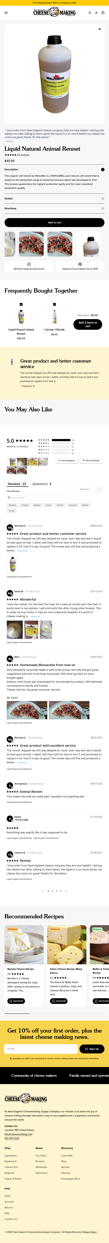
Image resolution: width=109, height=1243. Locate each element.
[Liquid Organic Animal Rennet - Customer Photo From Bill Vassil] (11, 470)
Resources (67, 1148)
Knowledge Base (70, 1179)
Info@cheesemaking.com (18, 1134)
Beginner (10, 1173)
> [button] (66, 890)
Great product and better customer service (55, 363)
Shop (8, 1148)
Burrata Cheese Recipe (20, 969)
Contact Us (11, 1219)
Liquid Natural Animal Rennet (19, 576)
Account (9, 1202)
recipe (37, 505)
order (12, 510)
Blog (63, 1161)
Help (7, 1188)
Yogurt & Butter (13, 1179)
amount (73, 505)
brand (85, 505)
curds (48, 505)
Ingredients (11, 1155)
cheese (24, 505)
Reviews (40, 1161)
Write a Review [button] (92, 460)
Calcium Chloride (54, 329)
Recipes (65, 1167)
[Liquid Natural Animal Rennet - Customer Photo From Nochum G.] (11, 462)
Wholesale (41, 1167)
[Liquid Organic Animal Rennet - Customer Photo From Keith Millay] (22, 462)
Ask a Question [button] (68, 460)
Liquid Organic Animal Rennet (19, 642)
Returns (9, 1207)
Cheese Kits (11, 1167)
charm (60, 505)
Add (88, 324)
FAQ (7, 1213)
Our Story (40, 1155)
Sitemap (66, 1173)
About (38, 1148)
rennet (12, 505)
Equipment (11, 1161)
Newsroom (41, 1173)
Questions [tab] (40, 484)
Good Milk (67, 1155)
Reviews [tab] (14, 484)
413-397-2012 (12, 1138)
